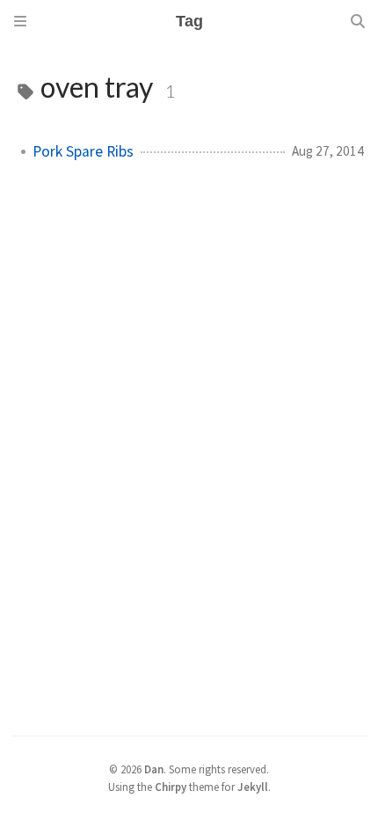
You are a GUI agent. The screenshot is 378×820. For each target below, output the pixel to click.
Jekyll (252, 787)
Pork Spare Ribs (83, 151)
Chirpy (170, 787)
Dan (154, 769)
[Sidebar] (20, 21)
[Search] (358, 21)
